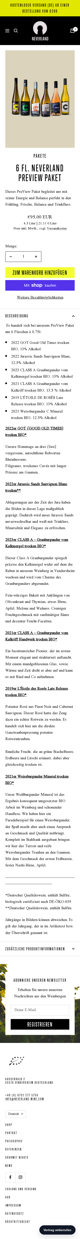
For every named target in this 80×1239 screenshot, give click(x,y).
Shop (8, 1125)
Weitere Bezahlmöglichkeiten (40, 297)
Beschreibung (16, 315)
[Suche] (16, 31)
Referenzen (13, 1149)
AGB (8, 1197)
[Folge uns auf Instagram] (20, 1177)
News (9, 1165)
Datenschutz (14, 1213)
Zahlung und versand (21, 1189)
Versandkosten (57, 228)
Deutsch (13, 1114)
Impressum (13, 1205)
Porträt (11, 1133)
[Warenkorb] (72, 31)
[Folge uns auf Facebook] (10, 1177)
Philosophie (14, 1141)
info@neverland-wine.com (24, 1099)
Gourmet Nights (17, 1157)
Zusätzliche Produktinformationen (35, 948)
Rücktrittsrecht (17, 1222)
